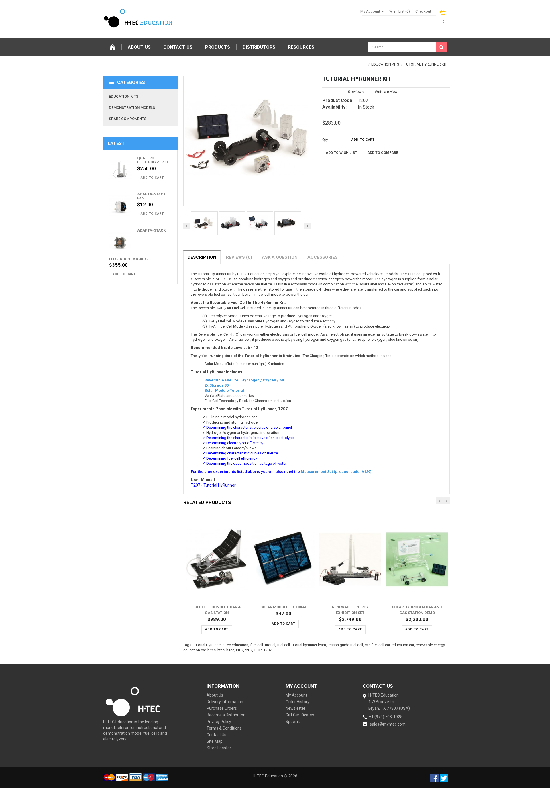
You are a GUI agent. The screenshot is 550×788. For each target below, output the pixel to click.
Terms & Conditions (224, 728)
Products (217, 47)
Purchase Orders (222, 708)
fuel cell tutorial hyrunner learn (301, 645)
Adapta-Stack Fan (151, 196)
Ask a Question (280, 257)
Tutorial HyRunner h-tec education (220, 645)
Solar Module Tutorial (283, 607)
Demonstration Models (132, 107)
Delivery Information (225, 701)
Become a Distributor (226, 715)
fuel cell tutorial (262, 645)
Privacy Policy (219, 721)
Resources (301, 47)
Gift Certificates (300, 715)
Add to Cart (152, 177)
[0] (443, 14)
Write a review (386, 91)
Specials (293, 721)
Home (112, 47)
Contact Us (177, 47)
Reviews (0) (239, 257)
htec (221, 650)
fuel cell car (380, 645)
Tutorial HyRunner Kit (425, 64)
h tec (230, 650)
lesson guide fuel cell (345, 645)
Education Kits (385, 64)
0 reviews (356, 91)
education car (403, 645)
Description (202, 257)
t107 (239, 650)
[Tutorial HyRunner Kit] (204, 223)
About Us (139, 47)
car (367, 645)
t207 (248, 650)
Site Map (215, 741)
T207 (268, 650)
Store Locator (219, 748)
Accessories (322, 257)
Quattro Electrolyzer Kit (153, 160)
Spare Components (127, 119)
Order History (297, 701)
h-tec (211, 650)
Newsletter (295, 708)
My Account (296, 695)
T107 (258, 650)
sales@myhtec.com (388, 724)
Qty (325, 140)
